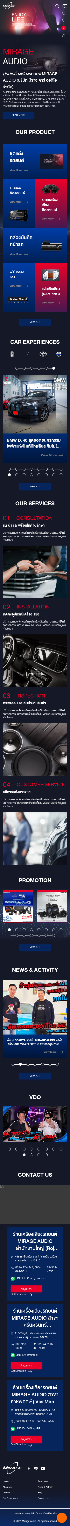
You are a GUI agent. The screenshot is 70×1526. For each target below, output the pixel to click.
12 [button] (31, 474)
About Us (7, 1487)
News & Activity (45, 1487)
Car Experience (10, 1498)
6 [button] (53, 368)
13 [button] (38, 474)
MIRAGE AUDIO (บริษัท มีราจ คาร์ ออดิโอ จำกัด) (35, 1513)
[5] (63, 33)
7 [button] (53, 469)
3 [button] (31, 368)
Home (6, 1481)
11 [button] (24, 474)
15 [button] (53, 474)
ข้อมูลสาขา (26, 1289)
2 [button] (24, 368)
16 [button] (61, 474)
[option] (12, 354)
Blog (40, 1492)
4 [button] (39, 368)
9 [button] (9, 474)
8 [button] (61, 469)
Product (6, 1492)
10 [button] (16, 474)
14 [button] (46, 474)
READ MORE (18, 115)
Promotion (43, 1481)
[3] (63, 18)
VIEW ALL (35, 322)
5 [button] (46, 368)
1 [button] (16, 368)
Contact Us (43, 1498)
